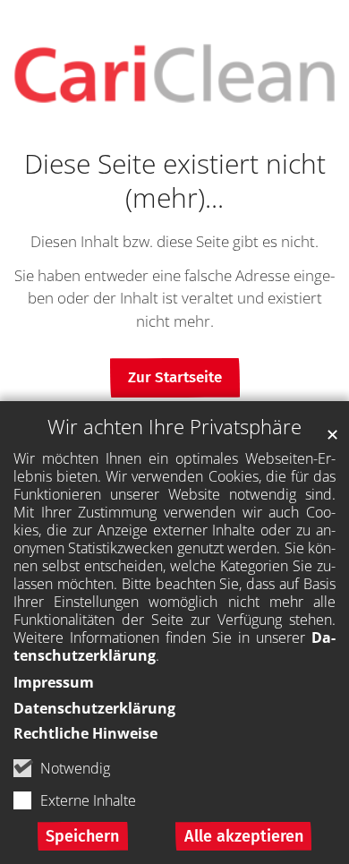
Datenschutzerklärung (94, 708)
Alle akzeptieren (243, 836)
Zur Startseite (175, 377)
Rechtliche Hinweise (85, 733)
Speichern (82, 836)
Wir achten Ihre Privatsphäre (174, 427)
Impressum (53, 682)
